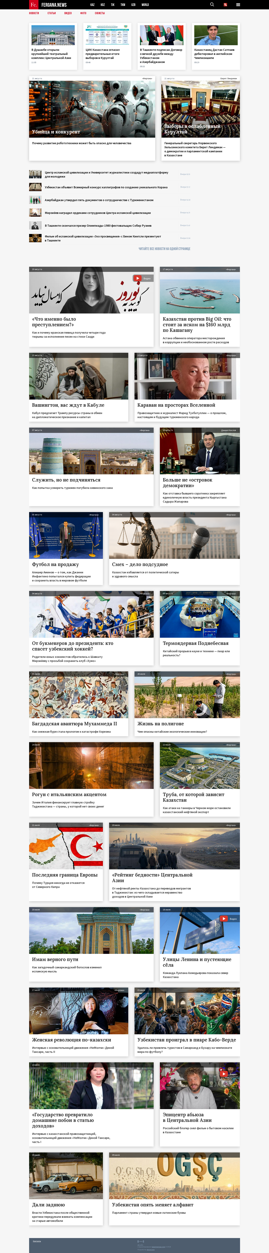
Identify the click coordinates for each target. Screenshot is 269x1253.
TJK (112, 5)
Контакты (37, 1241)
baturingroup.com (158, 1247)
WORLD (145, 5)
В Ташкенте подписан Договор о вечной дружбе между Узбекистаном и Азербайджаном (161, 56)
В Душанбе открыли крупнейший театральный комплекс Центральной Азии (51, 54)
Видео (68, 13)
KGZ (103, 5)
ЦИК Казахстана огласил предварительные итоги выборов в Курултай (103, 54)
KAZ (92, 5)
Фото (83, 13)
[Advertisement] (218, 217)
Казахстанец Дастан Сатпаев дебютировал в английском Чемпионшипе (214, 54)
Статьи (52, 13)
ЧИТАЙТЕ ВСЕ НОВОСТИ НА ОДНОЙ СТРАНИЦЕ (164, 249)
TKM (123, 5)
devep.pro (151, 1250)
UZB (133, 5)
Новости (34, 13)
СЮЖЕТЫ (100, 13)
